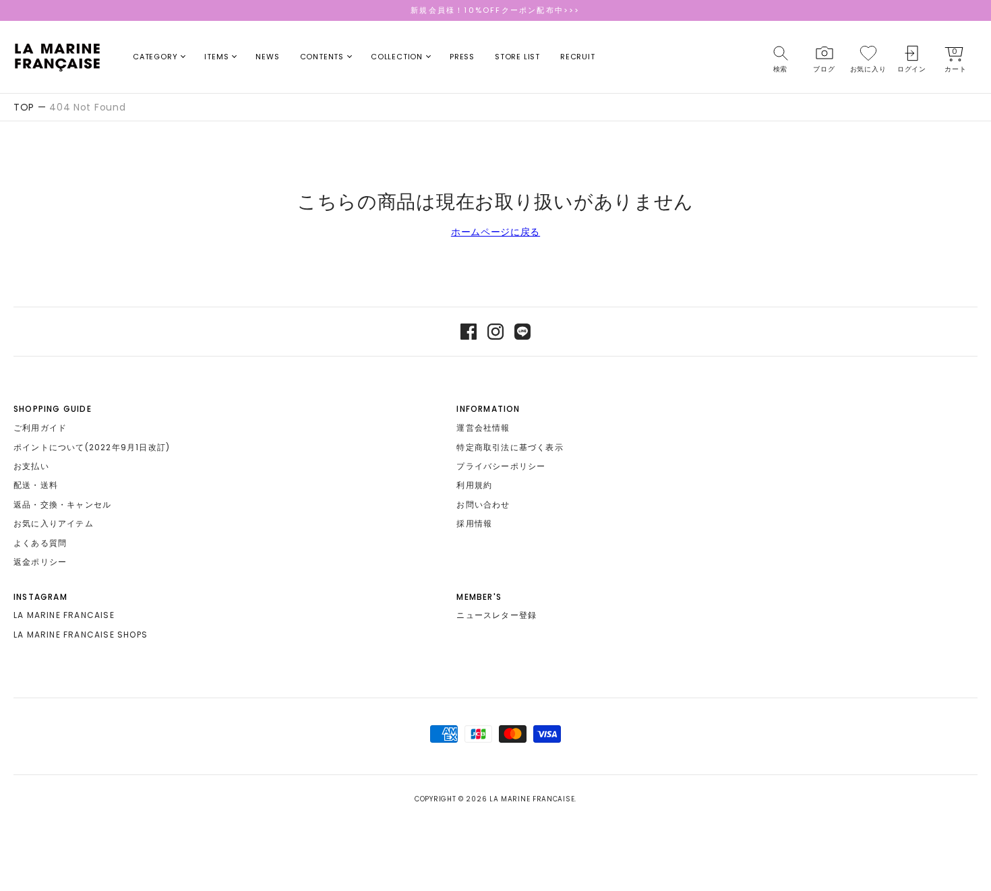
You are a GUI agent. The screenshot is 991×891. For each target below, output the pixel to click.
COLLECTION (397, 56)
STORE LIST (517, 56)
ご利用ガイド (40, 427)
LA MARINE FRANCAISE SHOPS (80, 634)
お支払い (31, 466)
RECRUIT (577, 56)
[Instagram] (495, 332)
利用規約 (474, 485)
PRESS (462, 56)
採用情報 (474, 523)
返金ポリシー (40, 561)
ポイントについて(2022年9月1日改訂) (91, 447)
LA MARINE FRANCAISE (64, 615)
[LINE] (522, 332)
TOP (23, 107)
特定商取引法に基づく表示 (509, 447)
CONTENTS (322, 56)
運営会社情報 (483, 427)
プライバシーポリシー (500, 466)
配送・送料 (35, 485)
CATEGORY (155, 56)
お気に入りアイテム (53, 523)
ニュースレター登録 (496, 615)
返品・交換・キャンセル (62, 504)
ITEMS (216, 56)
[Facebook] (468, 332)
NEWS (267, 56)
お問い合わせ (483, 504)
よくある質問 (40, 543)
